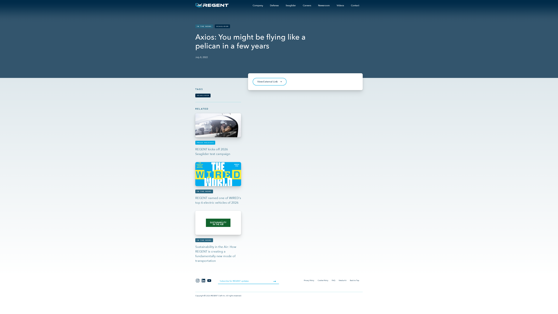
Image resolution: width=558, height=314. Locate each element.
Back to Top (354, 280)
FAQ (333, 280)
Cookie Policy (323, 280)
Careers (307, 5)
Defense (274, 5)
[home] (212, 5)
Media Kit (342, 280)
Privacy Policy (309, 280)
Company (258, 5)
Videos (340, 5)
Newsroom (324, 5)
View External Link (269, 81)
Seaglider (291, 5)
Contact (355, 5)
